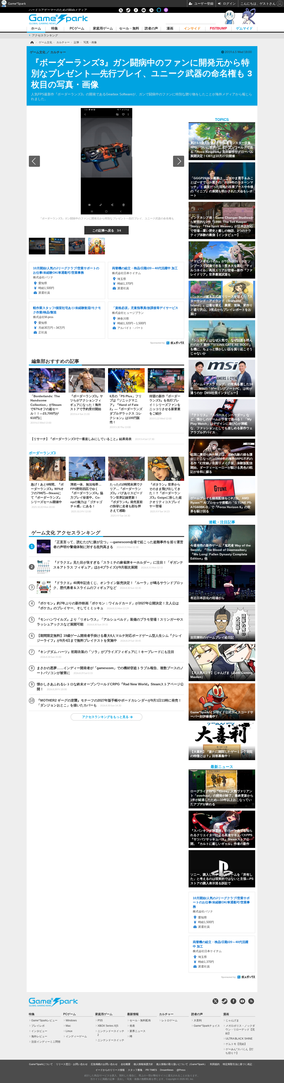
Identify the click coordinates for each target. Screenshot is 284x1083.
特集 (54, 28)
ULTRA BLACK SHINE (239, 1038)
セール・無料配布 (140, 1020)
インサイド (192, 28)
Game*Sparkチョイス (207, 1025)
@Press (181, 1070)
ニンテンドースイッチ (111, 1040)
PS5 (100, 1020)
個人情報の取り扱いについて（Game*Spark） (181, 1064)
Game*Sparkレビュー (44, 1020)
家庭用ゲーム (103, 28)
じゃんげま (232, 1020)
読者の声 (151, 28)
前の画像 (34, 161)
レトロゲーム (170, 1020)
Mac (68, 1025)
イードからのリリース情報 (110, 1070)
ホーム (36, 28)
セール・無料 (129, 28)
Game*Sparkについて (41, 1064)
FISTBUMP (218, 28)
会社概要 (125, 1064)
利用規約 (215, 1064)
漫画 (170, 28)
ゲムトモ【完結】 (236, 1044)
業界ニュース (138, 1031)
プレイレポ (38, 1025)
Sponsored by (157, 343)
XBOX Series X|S (108, 1025)
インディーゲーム (76, 1036)
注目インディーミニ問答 (46, 1041)
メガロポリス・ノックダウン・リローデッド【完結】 (240, 1029)
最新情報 (133, 1014)
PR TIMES (151, 1070)
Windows (71, 1020)
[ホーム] (32, 42)
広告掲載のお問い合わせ (104, 1064)
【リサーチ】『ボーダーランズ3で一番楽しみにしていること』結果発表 (92, 439)
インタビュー (39, 1031)
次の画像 (178, 161)
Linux (69, 1031)
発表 (132, 1025)
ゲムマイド (244, 28)
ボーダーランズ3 (42, 453)
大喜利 (198, 1020)
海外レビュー (39, 1036)
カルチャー (166, 1014)
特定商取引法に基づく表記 (237, 1064)
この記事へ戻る (106, 230)
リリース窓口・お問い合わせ (72, 1064)
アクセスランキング (45, 35)
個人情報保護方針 (143, 1064)
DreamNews (167, 1070)
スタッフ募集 (135, 1070)
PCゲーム (77, 28)
